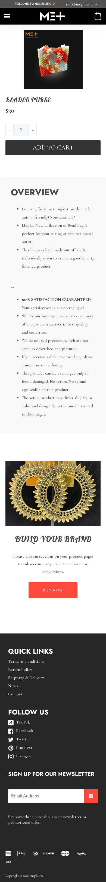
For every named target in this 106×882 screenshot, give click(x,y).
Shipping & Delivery (26, 677)
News (13, 686)
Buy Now (53, 590)
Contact (15, 694)
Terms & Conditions (26, 661)
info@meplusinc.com (84, 4)
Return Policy (20, 669)
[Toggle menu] (7, 16)
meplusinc (36, 876)
